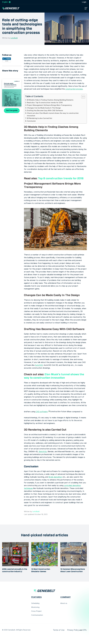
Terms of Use (58, 630)
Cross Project (36, 611)
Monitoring (35, 607)
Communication (37, 615)
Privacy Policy (73, 630)
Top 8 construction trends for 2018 (60, 178)
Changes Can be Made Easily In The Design (44, 108)
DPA (84, 630)
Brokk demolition (55, 477)
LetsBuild (14, 38)
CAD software (42, 411)
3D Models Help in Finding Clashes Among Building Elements (50, 100)
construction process (74, 89)
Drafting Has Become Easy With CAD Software (45, 110)
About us (63, 603)
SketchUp (43, 451)
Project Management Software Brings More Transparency (49, 105)
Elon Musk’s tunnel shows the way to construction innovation (54, 376)
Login (84, 2)
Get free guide (11, 110)
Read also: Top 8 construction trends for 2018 (45, 102)
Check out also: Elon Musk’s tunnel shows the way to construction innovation (53, 114)
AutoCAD (39, 365)
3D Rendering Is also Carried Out (39, 118)
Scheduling (35, 603)
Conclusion (31, 121)
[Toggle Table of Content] (82, 97)
